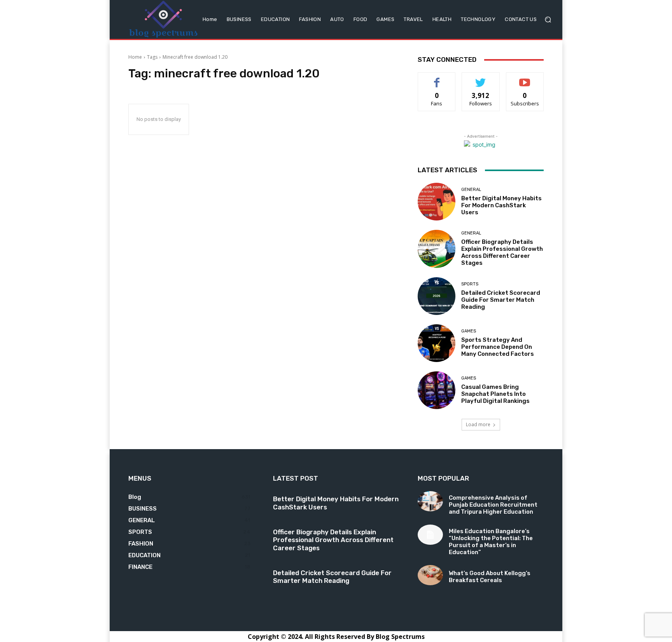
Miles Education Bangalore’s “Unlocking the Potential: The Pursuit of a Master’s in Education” (491, 542)
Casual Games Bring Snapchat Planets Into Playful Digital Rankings (495, 393)
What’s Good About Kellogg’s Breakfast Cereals (489, 577)
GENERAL (471, 189)
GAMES (468, 331)
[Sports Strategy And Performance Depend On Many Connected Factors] (436, 343)
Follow (481, 78)
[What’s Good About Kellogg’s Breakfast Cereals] (430, 575)
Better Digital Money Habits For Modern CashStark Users (501, 205)
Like (436, 78)
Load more (478, 424)
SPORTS (469, 284)
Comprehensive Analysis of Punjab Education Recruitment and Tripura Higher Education (493, 504)
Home (135, 57)
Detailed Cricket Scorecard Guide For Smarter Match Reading (500, 299)
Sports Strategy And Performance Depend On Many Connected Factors (497, 346)
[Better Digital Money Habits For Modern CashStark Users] (436, 201)
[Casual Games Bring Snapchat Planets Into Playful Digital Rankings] (436, 390)
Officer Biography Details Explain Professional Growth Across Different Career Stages (502, 252)
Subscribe (525, 78)
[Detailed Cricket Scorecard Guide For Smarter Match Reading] (436, 296)
